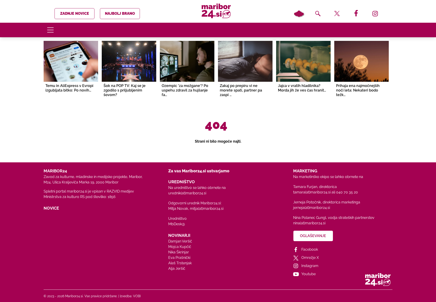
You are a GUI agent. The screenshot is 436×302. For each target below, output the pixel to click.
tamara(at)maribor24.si (312, 192)
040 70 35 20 (347, 192)
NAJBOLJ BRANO (120, 13)
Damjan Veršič (180, 241)
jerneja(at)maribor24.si (311, 207)
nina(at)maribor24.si (309, 223)
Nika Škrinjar (178, 252)
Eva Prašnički (179, 257)
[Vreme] (298, 13)
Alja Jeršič (176, 268)
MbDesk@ (176, 224)
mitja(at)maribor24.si (206, 208)
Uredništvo (177, 218)
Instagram (309, 266)
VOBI (137, 296)
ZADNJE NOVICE (74, 13)
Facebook (309, 249)
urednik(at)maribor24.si (187, 193)
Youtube (308, 274)
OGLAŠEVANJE (313, 236)
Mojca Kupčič (179, 247)
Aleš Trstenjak (180, 263)
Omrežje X (310, 257)
